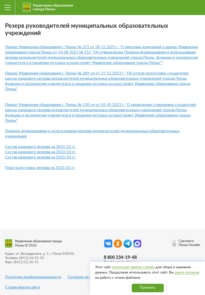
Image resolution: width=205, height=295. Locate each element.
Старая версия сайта (22, 287)
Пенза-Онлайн (189, 245)
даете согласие (187, 272)
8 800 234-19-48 (120, 257)
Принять (148, 288)
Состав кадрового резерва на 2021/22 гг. (40, 147)
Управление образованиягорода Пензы (53, 7)
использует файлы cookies (133, 267)
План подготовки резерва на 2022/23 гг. (40, 168)
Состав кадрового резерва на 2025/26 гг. (40, 157)
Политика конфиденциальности (33, 277)
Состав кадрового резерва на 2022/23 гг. (40, 152)
